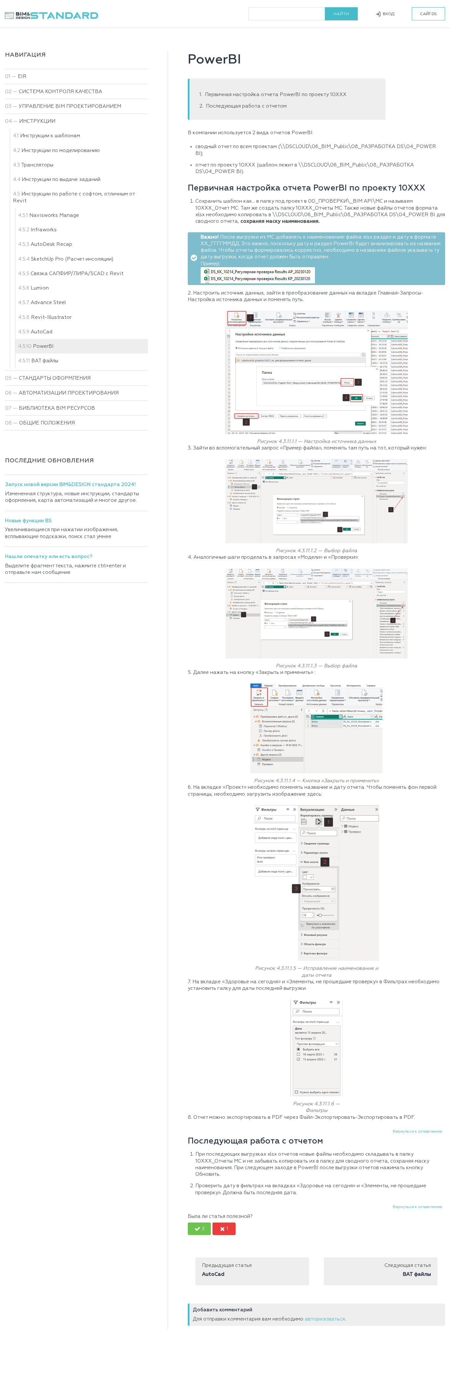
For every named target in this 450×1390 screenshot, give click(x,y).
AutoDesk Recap (51, 244)
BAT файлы (44, 360)
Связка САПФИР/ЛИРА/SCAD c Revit (77, 273)
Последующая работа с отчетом (246, 106)
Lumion (40, 288)
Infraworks (44, 229)
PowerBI (43, 346)
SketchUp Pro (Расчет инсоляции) (72, 259)
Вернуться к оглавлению (417, 1132)
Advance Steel (48, 302)
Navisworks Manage (54, 215)
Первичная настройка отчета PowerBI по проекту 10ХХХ (276, 94)
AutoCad (41, 331)
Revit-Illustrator (51, 317)
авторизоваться (325, 1319)
